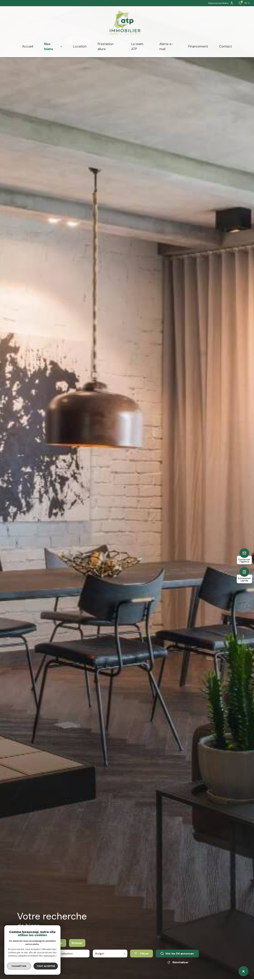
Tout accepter (46, 966)
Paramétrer (19, 966)
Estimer (77, 943)
